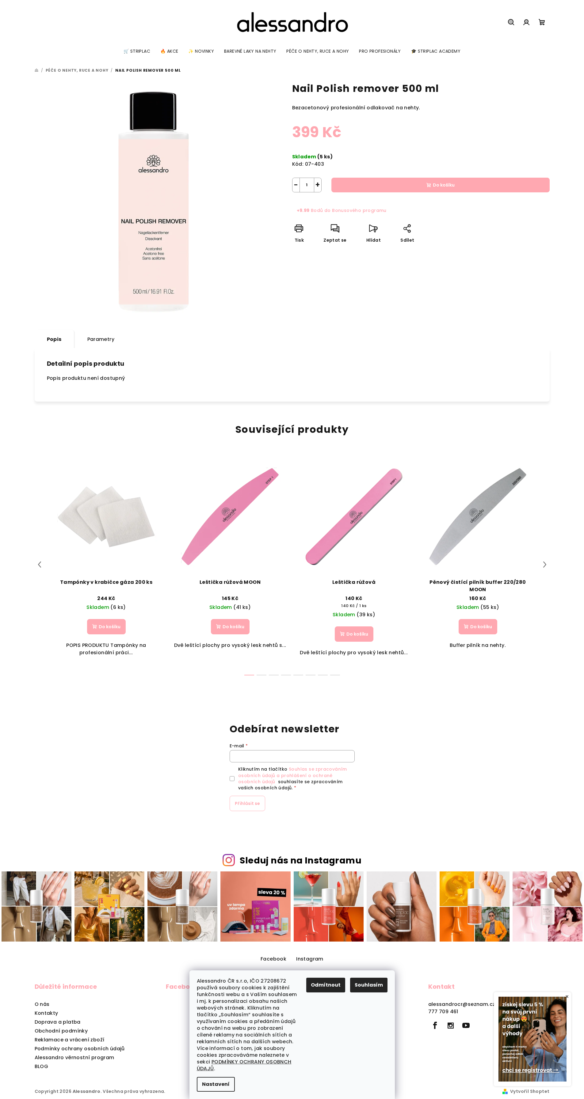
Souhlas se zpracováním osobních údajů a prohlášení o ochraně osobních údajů (292, 775)
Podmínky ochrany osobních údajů (80, 1048)
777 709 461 (443, 1011)
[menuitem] (137, 51)
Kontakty (46, 1013)
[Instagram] (451, 1025)
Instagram (309, 958)
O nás (42, 1004)
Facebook (273, 958)
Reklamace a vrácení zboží (70, 1039)
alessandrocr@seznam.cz (461, 1004)
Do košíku (444, 185)
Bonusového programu (359, 210)
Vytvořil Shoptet (529, 1091)
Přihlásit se (247, 803)
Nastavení (216, 1084)
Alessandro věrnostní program (74, 1057)
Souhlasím (369, 984)
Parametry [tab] (101, 339)
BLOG (41, 1066)
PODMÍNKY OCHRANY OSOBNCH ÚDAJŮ (244, 1065)
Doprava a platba (58, 1021)
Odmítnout (326, 984)
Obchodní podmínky (61, 1030)
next (545, 564)
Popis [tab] (54, 339)
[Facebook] (435, 1025)
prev (39, 564)
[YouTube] (466, 1025)
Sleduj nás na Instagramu (300, 860)
